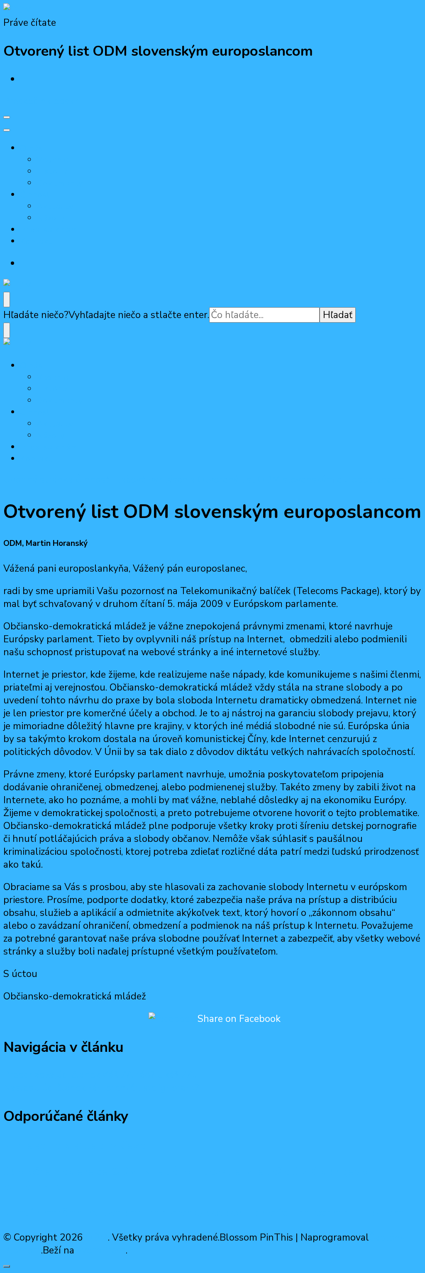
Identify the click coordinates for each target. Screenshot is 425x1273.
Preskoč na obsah (41, 101)
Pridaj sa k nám (49, 229)
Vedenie (52, 159)
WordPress (101, 1250)
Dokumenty (60, 183)
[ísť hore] (6, 1266)
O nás (31, 148)
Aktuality (55, 206)
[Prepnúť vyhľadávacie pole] (6, 299)
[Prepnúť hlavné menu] (6, 117)
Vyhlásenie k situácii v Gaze (74, 1145)
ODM (96, 1237)
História (52, 171)
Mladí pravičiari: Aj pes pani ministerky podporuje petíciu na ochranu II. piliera (203, 1212)
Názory (51, 218)
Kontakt (36, 241)
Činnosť (34, 194)
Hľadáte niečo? (35, 314)
